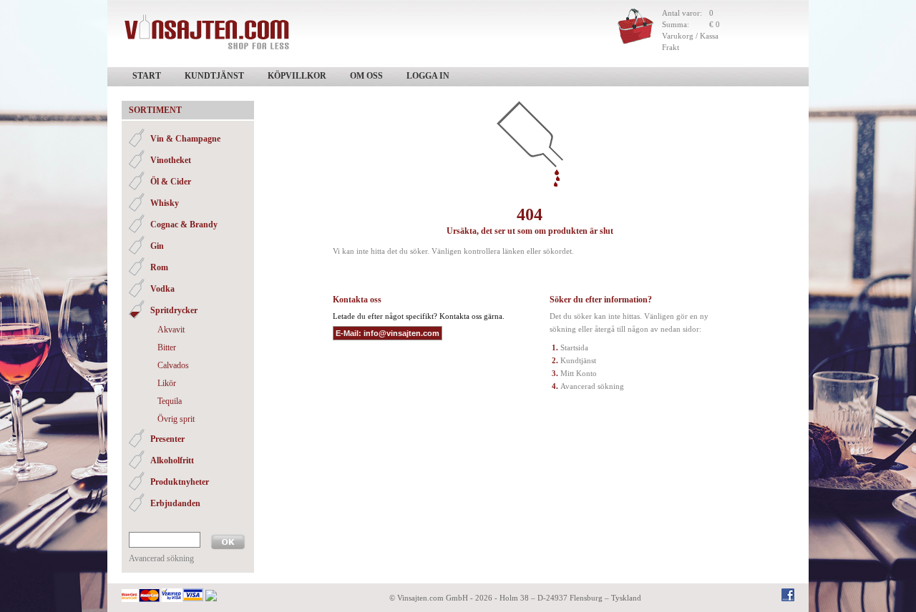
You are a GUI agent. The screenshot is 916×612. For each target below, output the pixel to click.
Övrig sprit (176, 419)
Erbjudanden (175, 503)
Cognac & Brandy (184, 224)
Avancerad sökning (161, 558)
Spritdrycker (174, 310)
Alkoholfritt (172, 460)
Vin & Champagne (185, 139)
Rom (159, 267)
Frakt (670, 47)
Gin (157, 246)
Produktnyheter (179, 482)
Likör (166, 383)
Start (146, 76)
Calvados (173, 365)
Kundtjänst (214, 76)
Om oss (366, 76)
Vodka (162, 289)
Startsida (574, 347)
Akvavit (171, 330)
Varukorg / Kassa (690, 35)
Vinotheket (170, 160)
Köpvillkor (297, 76)
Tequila (169, 401)
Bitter (166, 347)
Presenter (167, 439)
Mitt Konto (578, 373)
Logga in (427, 76)
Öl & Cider (170, 182)
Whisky (164, 203)
